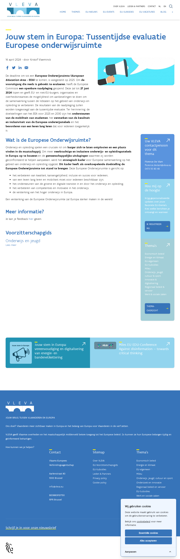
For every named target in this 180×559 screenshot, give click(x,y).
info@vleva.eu (56, 486)
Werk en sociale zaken (147, 495)
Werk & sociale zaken (155, 294)
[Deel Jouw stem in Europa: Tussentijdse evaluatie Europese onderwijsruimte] (8, 68)
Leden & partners (136, 6)
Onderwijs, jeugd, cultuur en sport (154, 478)
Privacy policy (100, 478)
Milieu (148, 268)
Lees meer (11, 245)
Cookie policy (99, 482)
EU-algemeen (152, 261)
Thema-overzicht (152, 308)
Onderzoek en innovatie (149, 482)
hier (31, 219)
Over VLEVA (119, 6)
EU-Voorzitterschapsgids (105, 465)
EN (165, 6)
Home (63, 11)
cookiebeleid (143, 521)
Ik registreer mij (154, 226)
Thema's (76, 11)
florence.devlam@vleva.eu (158, 165)
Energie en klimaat (154, 257)
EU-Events (108, 11)
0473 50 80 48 (152, 168)
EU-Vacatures (147, 11)
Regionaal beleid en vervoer (151, 486)
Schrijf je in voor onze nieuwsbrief (31, 527)
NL (160, 6)
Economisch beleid (154, 253)
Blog (163, 11)
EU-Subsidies (127, 11)
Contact (152, 6)
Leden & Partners (102, 473)
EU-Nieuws (91, 11)
